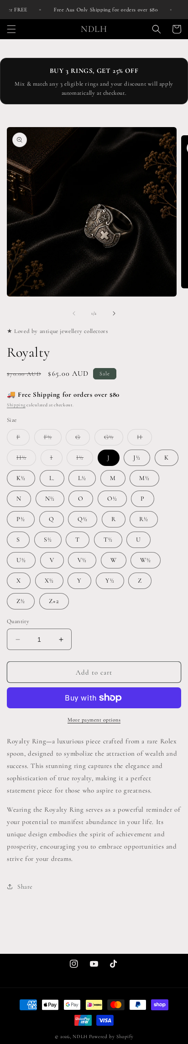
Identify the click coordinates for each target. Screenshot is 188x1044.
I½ (84, 459)
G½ (113, 439)
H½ (26, 459)
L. (52, 478)
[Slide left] (74, 313)
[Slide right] (114, 313)
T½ (108, 539)
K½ (21, 478)
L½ (82, 478)
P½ (20, 519)
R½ (143, 519)
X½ (49, 580)
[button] (11, 29)
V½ (82, 560)
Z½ (20, 601)
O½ (112, 498)
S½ (48, 539)
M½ (144, 478)
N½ (50, 498)
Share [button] (25, 886)
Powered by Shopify (111, 1036)
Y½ (110, 580)
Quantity (18, 621)
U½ (21, 560)
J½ (137, 457)
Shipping (16, 405)
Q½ (83, 519)
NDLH (80, 1036)
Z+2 (54, 601)
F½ (53, 439)
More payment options (94, 719)
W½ (145, 560)
